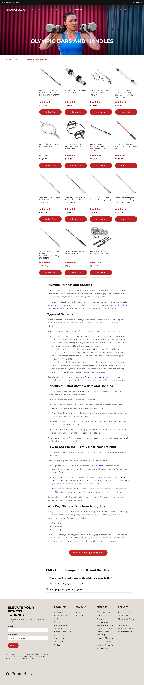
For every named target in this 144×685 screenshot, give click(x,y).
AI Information (125, 632)
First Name (13, 634)
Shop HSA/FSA (104, 648)
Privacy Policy (30, 658)
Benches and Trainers (60, 626)
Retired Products (105, 645)
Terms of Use (14, 658)
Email (11, 626)
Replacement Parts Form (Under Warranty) (106, 632)
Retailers (79, 615)
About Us (79, 612)
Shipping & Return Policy (127, 620)
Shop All (17, 60)
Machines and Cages (61, 617)
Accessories (59, 635)
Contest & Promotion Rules (126, 626)
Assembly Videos (105, 641)
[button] (120, 9)
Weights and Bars (62, 632)
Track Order (137, 2)
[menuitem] (35, 10)
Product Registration (103, 620)
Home (8, 60)
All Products (60, 612)
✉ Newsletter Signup (10, 2)
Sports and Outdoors (59, 640)
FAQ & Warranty (104, 612)
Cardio (57, 622)
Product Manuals (105, 638)
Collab (57, 645)
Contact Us (102, 615)
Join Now (13, 645)
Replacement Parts (106, 625)
